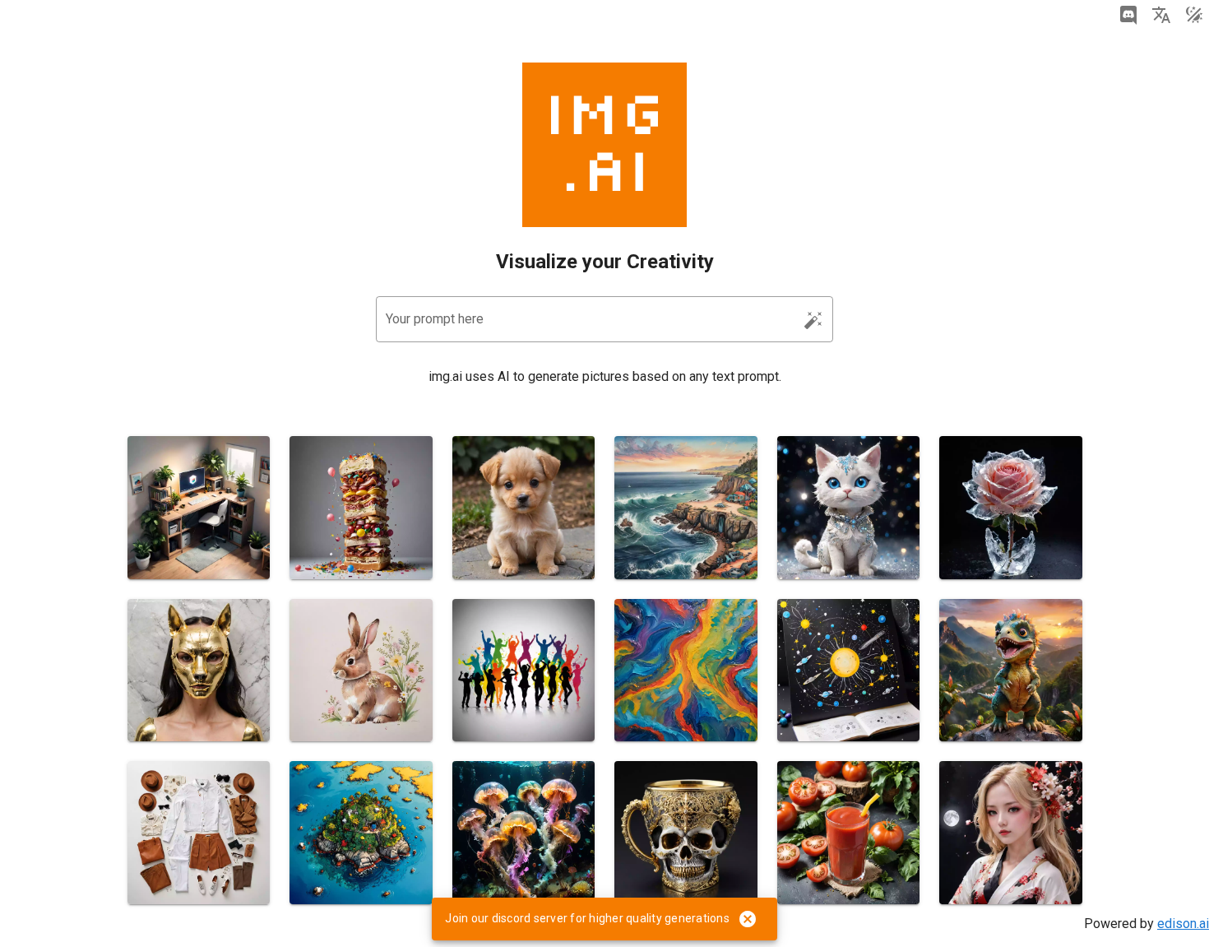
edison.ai (1183, 923)
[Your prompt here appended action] (813, 320)
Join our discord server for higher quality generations (587, 918)
